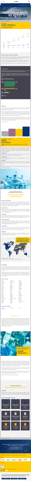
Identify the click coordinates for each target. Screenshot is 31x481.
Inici (1, 438)
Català (4, 1)
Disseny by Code (3, 462)
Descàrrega (6, 418)
